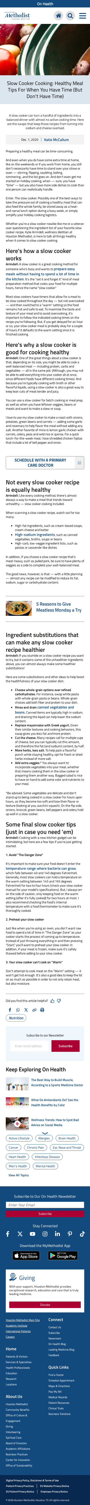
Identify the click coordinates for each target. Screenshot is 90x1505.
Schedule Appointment (61, 1380)
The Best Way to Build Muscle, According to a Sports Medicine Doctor (57, 1082)
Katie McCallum (56, 139)
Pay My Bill (55, 1391)
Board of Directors (16, 1443)
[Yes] (52, 1001)
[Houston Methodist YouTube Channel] (32, 1234)
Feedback (53, 1355)
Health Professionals (18, 1367)
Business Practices (17, 1454)
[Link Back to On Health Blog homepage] (58, 15)
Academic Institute (16, 1325)
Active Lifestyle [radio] (19, 1138)
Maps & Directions (59, 1386)
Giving (9, 1426)
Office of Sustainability (19, 1465)
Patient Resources (58, 1402)
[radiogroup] (45, 1156)
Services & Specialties (19, 1362)
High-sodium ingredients (35, 534)
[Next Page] (45, 1133)
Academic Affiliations (18, 1448)
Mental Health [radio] (45, 1166)
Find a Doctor (56, 1375)
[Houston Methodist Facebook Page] (7, 1234)
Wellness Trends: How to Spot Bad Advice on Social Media (55, 1122)
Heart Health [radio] (17, 1156)
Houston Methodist (17, 1404)
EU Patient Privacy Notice (20, 1491)
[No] (59, 1001)
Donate (45, 1304)
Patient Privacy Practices (20, 1486)
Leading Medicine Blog (61, 1349)
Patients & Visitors (17, 1356)
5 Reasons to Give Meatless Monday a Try (58, 606)
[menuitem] (45, 3)
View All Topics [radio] (19, 1175)
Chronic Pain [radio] (35, 1147)
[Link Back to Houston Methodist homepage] (17, 16)
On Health (45, 4)
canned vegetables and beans (44, 709)
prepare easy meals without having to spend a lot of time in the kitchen (42, 274)
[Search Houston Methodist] (70, 15)
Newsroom (54, 1338)
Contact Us (54, 1327)
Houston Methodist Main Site (23, 1320)
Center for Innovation (18, 1460)
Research (11, 1379)
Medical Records (57, 1397)
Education (11, 1373)
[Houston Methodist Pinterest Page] (70, 1234)
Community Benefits (18, 1409)
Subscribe (65, 1045)
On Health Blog (57, 1344)
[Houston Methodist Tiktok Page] (82, 1234)
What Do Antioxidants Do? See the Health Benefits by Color (54, 1102)
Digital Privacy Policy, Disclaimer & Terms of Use (32, 1480)
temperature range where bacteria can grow (41, 868)
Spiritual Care (13, 1437)
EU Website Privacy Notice (54, 1486)
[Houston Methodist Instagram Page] (45, 1234)
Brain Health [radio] (67, 1138)
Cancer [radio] (13, 1147)
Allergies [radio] (44, 1138)
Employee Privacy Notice (54, 1491)
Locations (11, 1384)
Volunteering (13, 1432)
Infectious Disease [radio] (47, 1156)
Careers (10, 1336)
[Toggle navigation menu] (82, 15)
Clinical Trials (56, 1408)
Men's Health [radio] (18, 1166)
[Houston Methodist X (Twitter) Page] (20, 1234)
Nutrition (16, 1018)
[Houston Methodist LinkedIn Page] (57, 1234)
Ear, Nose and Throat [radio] (67, 1147)
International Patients (18, 1331)
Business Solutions (59, 1414)
